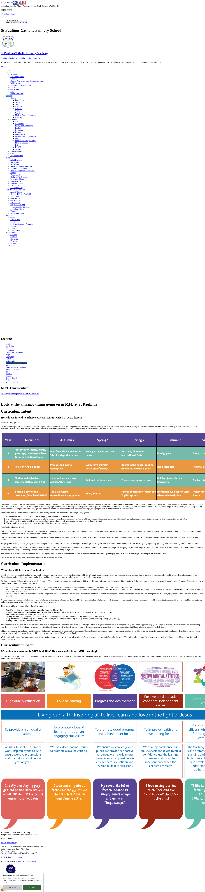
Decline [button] (12, 887)
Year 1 (17, 102)
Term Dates (14, 186)
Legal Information (15, 857)
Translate (23, 22)
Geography (19, 130)
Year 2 (17, 104)
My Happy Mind (16, 156)
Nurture (13, 173)
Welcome (13, 75)
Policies (13, 222)
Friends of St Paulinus (18, 168)
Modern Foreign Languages (25, 115)
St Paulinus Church (17, 209)
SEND (13, 228)
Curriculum (14, 119)
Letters (13, 243)
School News (11, 232)
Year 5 (17, 111)
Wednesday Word (17, 213)
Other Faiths (15, 198)
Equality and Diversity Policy (21, 85)
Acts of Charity (16, 192)
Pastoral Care (15, 203)
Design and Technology (24, 126)
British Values (15, 83)
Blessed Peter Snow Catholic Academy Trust (27, 81)
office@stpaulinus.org (9, 14)
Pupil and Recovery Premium (21, 224)
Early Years (19, 100)
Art (16, 121)
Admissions (14, 79)
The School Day (16, 188)
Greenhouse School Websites (26, 861)
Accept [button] (32, 887)
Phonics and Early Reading (25, 141)
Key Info (9, 215)
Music (17, 139)
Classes (13, 98)
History (18, 132)
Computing (19, 124)
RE (16, 145)
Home (8, 70)
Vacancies (14, 241)
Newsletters (14, 239)
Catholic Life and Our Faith (20, 194)
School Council (16, 151)
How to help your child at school (22, 171)
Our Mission (15, 200)
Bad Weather (15, 164)
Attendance (14, 162)
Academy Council (17, 77)
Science (18, 149)
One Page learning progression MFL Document (20, 394)
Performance (15, 220)
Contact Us (10, 245)
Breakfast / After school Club (21, 166)
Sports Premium (16, 230)
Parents (8, 158)
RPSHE (18, 147)
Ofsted (12, 218)
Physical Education (22, 143)
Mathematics (20, 134)
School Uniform (16, 183)
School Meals (15, 181)
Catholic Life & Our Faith (15, 190)
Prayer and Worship (17, 205)
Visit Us (4, 66)
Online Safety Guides (18, 177)
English (18, 128)
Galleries (13, 237)
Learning (9, 96)
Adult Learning (16, 160)
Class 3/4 (18, 117)
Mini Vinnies (15, 196)
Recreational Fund (17, 179)
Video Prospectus (16, 94)
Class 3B (18, 107)
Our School (10, 72)
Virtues (13, 211)
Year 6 (17, 113)
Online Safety (15, 175)
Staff (12, 92)
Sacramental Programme (19, 207)
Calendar (13, 235)
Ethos (12, 87)
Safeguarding (15, 226)
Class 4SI (18, 109)
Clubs (12, 154)
